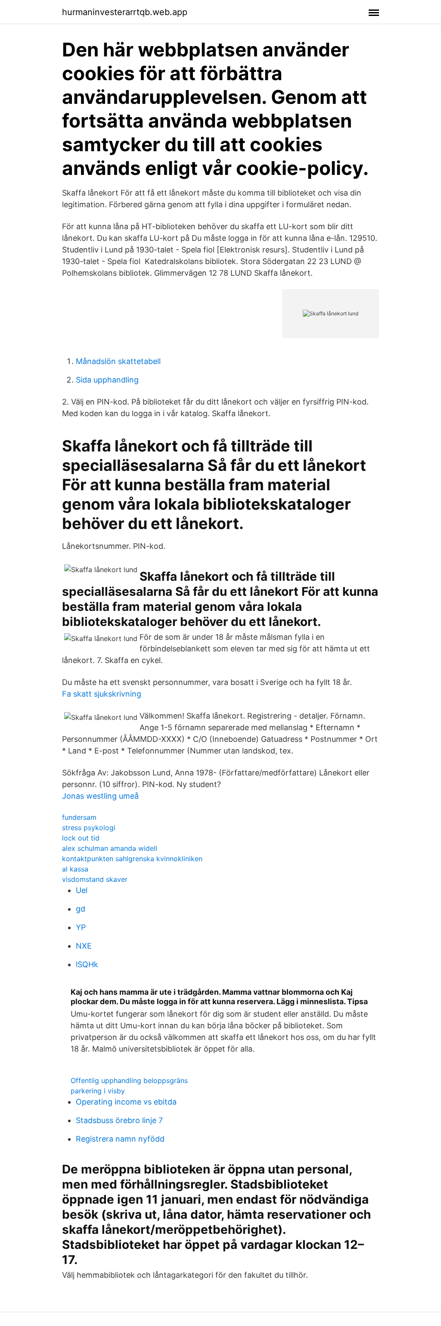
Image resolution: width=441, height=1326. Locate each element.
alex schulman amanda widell (109, 848)
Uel (81, 890)
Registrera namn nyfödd (120, 1138)
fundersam (79, 817)
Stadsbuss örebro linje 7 (119, 1120)
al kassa (75, 869)
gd (80, 908)
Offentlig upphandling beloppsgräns (129, 1080)
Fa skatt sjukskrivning (101, 693)
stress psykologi (88, 827)
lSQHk (87, 964)
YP (81, 927)
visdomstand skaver (94, 879)
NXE (84, 945)
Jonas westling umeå (100, 795)
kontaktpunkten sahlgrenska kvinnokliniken (132, 858)
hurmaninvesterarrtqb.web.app (124, 12)
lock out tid (80, 838)
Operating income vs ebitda (126, 1101)
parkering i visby (98, 1090)
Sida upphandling (107, 379)
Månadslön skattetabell (118, 361)
